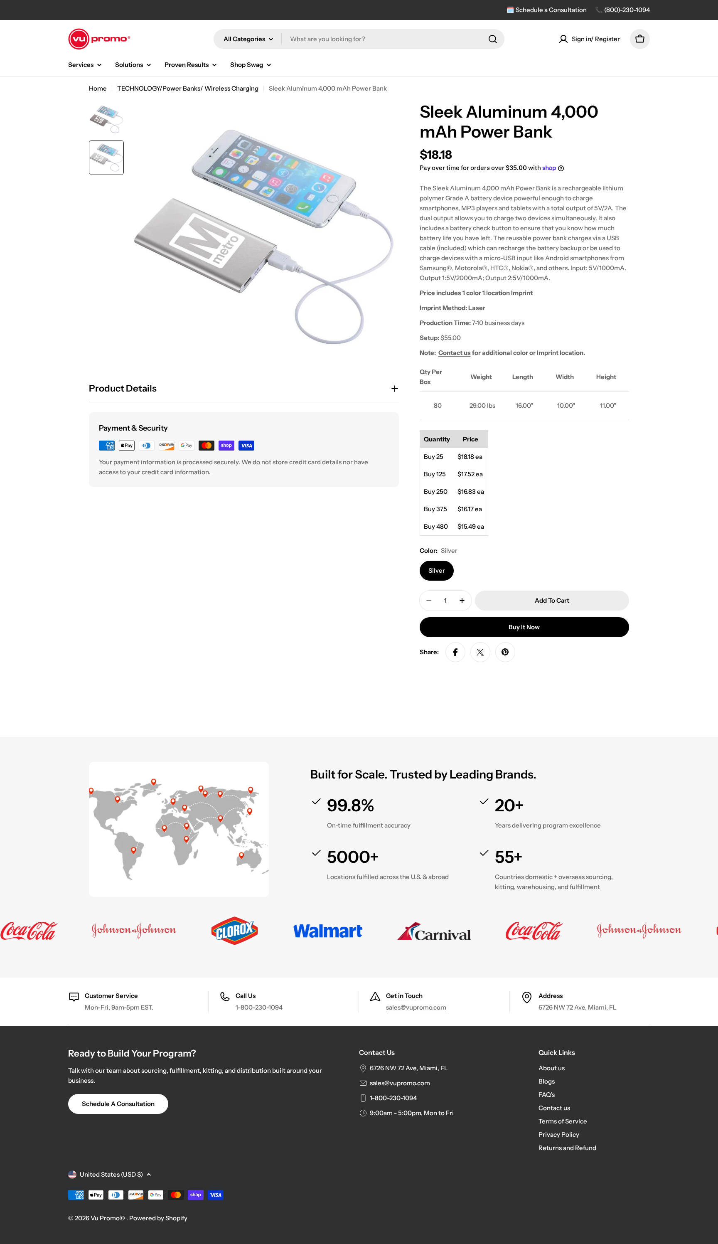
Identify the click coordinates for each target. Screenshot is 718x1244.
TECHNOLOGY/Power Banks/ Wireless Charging (187, 88)
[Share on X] (480, 652)
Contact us (454, 353)
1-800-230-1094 (393, 1098)
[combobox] (359, 39)
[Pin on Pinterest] (505, 652)
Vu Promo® (108, 1218)
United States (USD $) (111, 1174)
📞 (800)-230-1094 (622, 10)
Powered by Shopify (158, 1218)
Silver (436, 570)
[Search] (493, 39)
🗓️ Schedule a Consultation (547, 10)
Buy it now (524, 627)
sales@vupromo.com (416, 1007)
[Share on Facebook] (455, 652)
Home (98, 88)
